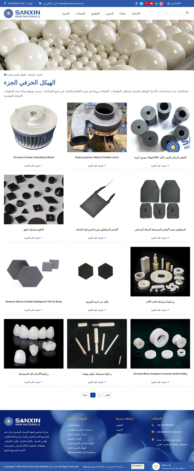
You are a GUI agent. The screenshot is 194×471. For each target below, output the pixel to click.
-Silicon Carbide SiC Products (81, 452)
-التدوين (119, 429)
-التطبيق (119, 425)
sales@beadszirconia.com (71, 3)
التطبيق (95, 13)
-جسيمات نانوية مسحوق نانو (79, 429)
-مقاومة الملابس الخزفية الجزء (80, 443)
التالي (107, 395)
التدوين (110, 13)
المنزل (65, 13)
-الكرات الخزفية (74, 439)
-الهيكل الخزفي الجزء (76, 448)
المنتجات (80, 13)
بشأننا (123, 13)
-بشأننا (118, 434)
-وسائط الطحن (73, 425)
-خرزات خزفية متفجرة (77, 434)
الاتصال (136, 13)
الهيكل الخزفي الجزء (16, 74)
